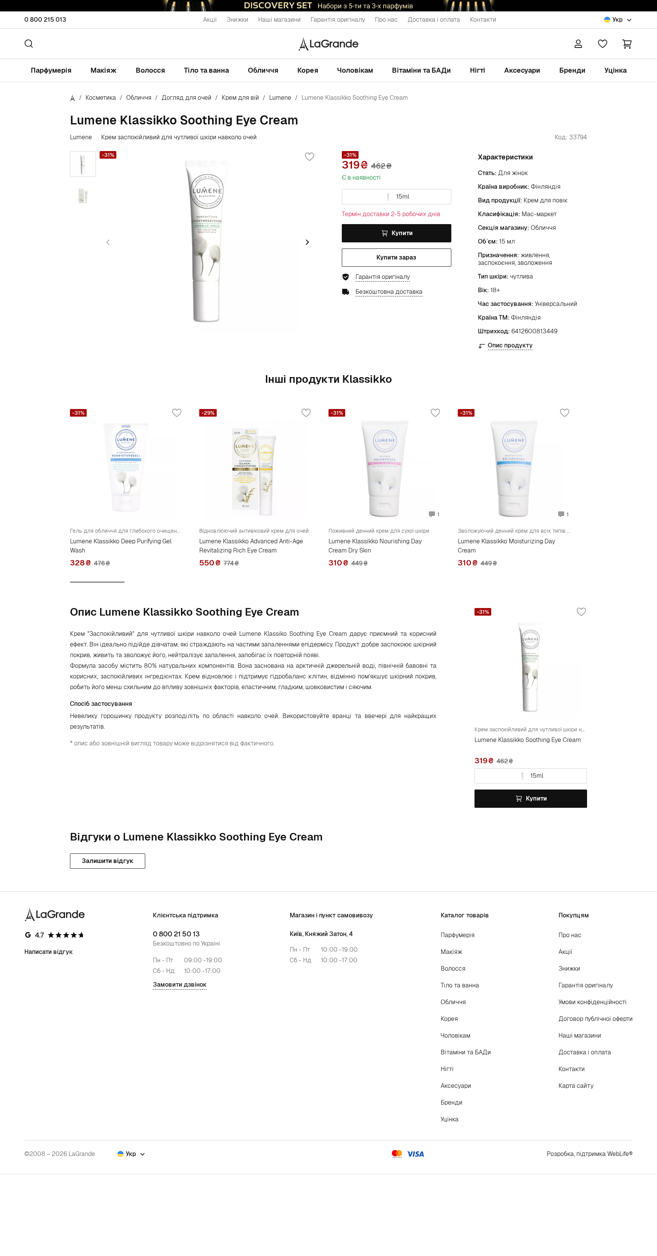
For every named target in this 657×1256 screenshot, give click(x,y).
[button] (627, 43)
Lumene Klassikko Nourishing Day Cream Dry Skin (375, 545)
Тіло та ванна (206, 70)
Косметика (101, 98)
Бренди (572, 70)
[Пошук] (28, 43)
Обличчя (263, 70)
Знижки (237, 20)
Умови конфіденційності (593, 1002)
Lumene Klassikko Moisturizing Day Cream (506, 545)
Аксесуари (522, 70)
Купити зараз (396, 257)
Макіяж (103, 70)
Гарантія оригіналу (338, 20)
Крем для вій (240, 98)
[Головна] (72, 97)
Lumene (280, 98)
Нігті (477, 70)
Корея (307, 70)
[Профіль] (578, 43)
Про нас (386, 20)
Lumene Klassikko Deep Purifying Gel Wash (120, 545)
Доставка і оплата (434, 20)
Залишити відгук (107, 861)
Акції (210, 20)
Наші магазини (279, 20)
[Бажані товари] (602, 43)
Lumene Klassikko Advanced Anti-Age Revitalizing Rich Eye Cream (251, 545)
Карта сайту (576, 1086)
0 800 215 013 (45, 20)
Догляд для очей (186, 98)
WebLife (618, 1154)
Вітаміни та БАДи (421, 70)
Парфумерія (51, 70)
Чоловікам (355, 70)
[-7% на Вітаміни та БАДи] (328, 5)
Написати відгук (48, 952)
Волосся (150, 70)
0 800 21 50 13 (176, 934)
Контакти (483, 20)
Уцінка (616, 70)
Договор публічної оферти (596, 1019)
